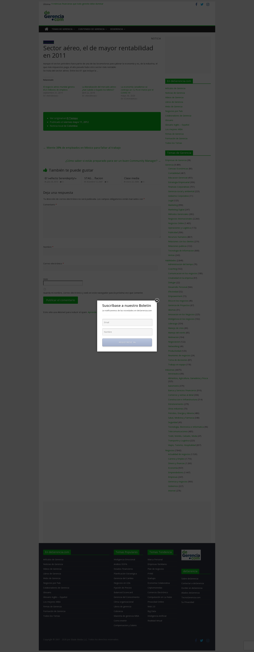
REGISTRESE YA (127, 342)
